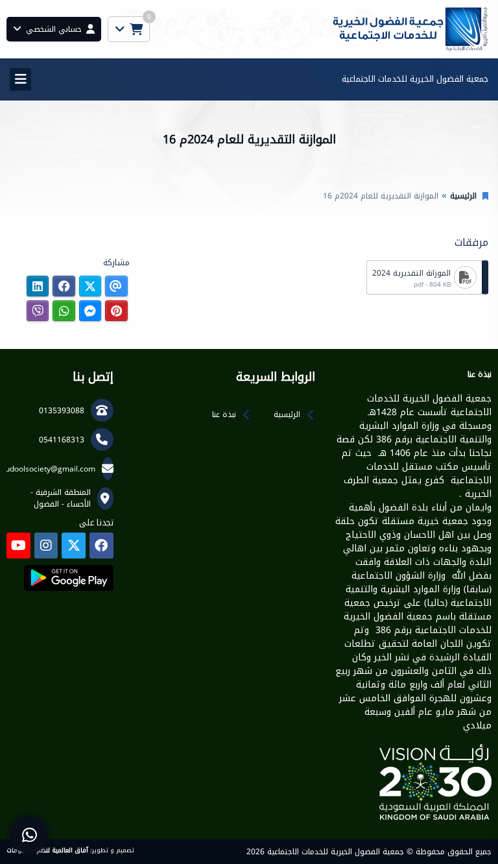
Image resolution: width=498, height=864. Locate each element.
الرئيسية (463, 196)
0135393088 (61, 410)
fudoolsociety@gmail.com (49, 469)
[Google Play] (68, 578)
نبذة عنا (224, 414)
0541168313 (61, 440)
